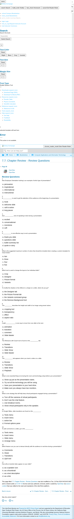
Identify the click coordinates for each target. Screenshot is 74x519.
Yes (6, 500)
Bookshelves (23, 155)
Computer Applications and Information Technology (50, 155)
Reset (3, 52)
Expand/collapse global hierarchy (4, 155)
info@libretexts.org (44, 516)
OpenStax (12, 170)
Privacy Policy (53, 514)
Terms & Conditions (64, 514)
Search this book (5, 33)
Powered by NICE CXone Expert (29, 508)
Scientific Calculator (10, 104)
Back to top (5, 491)
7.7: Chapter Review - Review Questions (24, 481)
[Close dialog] (1, 137)
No (12, 500)
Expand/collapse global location (71, 154)
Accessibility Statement (9, 516)
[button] (7, 118)
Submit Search (5, 39)
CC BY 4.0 (19, 484)
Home (11, 155)
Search (5, 150)
